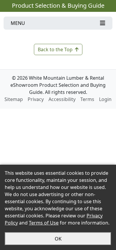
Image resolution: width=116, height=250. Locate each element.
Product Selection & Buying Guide (58, 5)
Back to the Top (55, 49)
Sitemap (13, 99)
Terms (87, 99)
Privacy (36, 99)
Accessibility (62, 99)
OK (58, 238)
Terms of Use (44, 222)
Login (105, 99)
